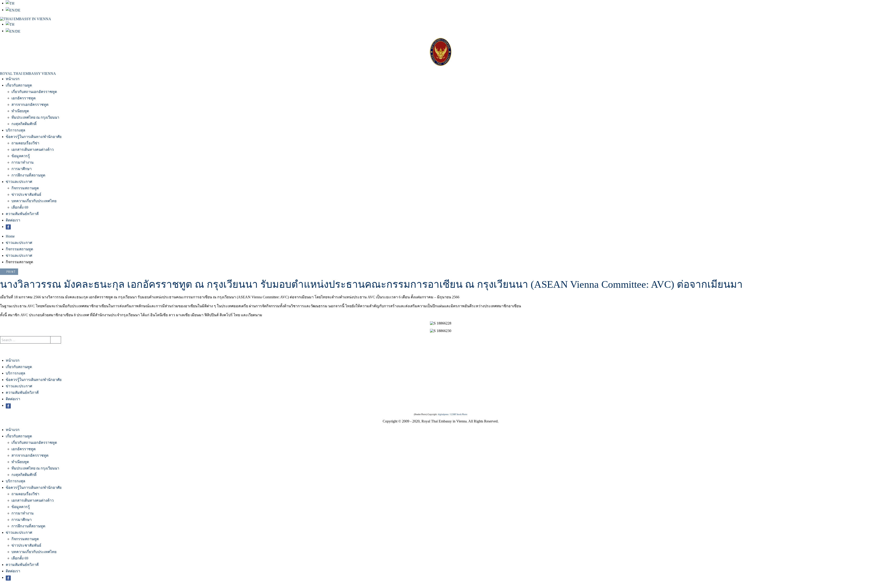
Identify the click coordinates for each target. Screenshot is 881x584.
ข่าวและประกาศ (19, 182)
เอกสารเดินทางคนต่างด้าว (32, 149)
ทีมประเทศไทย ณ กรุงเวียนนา (35, 117)
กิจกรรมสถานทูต (25, 188)
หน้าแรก (13, 79)
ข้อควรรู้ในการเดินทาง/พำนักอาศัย (33, 137)
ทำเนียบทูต (20, 111)
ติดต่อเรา (13, 220)
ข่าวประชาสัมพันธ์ (26, 194)
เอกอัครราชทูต (23, 98)
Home (10, 236)
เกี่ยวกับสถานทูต (19, 85)
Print (11, 272)
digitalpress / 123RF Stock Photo (452, 414)
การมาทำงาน (22, 162)
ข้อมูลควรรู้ (20, 156)
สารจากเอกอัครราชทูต (29, 104)
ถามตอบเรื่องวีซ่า (25, 143)
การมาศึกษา (21, 169)
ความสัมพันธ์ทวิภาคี (22, 214)
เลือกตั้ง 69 (19, 207)
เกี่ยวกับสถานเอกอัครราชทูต (34, 92)
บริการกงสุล (15, 130)
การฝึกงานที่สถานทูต (28, 175)
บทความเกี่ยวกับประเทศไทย (33, 201)
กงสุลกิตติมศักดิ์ (23, 124)
